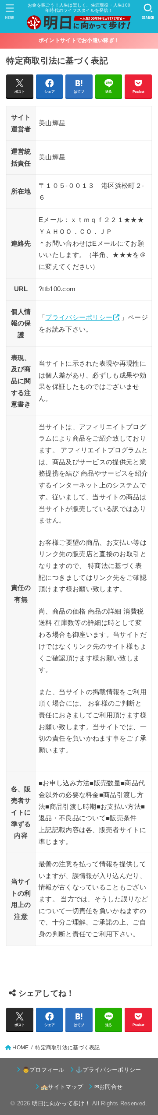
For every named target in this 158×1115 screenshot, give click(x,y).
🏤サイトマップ (62, 1086)
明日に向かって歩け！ (61, 1103)
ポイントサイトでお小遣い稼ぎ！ (79, 40)
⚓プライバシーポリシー (108, 1069)
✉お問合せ (108, 1086)
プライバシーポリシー (78, 317)
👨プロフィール (43, 1069)
